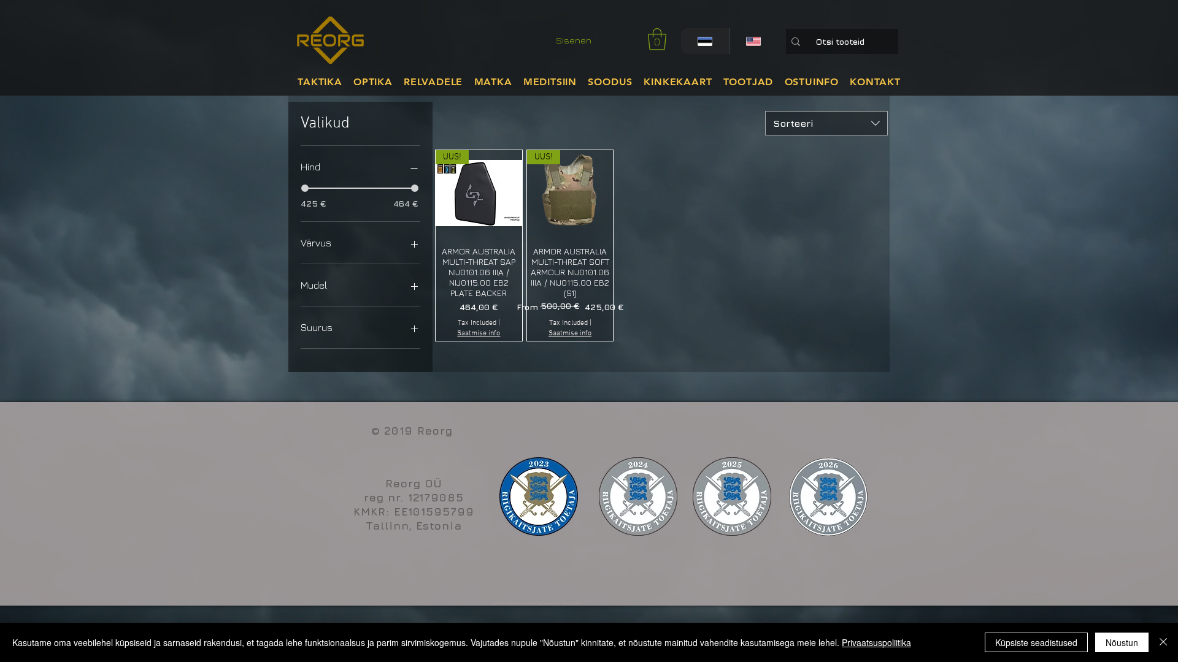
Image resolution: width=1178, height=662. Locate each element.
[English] (753, 41)
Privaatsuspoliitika (876, 642)
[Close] (1163, 642)
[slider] (305, 188)
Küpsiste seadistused (1036, 642)
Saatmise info (478, 333)
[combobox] (826, 123)
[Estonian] (705, 41)
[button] (657, 39)
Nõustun (1122, 642)
